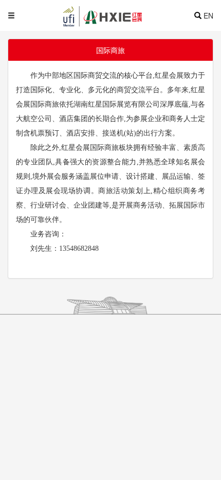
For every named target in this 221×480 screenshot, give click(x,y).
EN (208, 15)
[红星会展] (121, 15)
